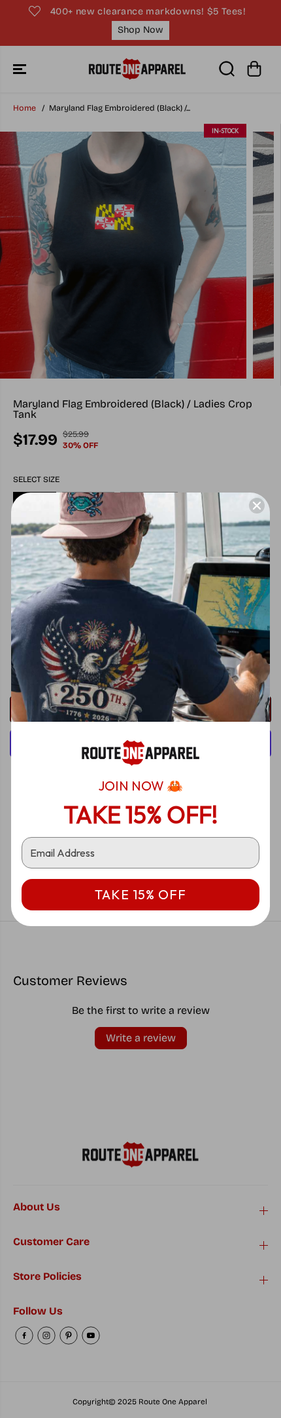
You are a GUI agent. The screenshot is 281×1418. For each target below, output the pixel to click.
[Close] (257, 505)
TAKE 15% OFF (140, 894)
